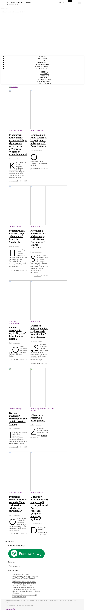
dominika (16, 181)
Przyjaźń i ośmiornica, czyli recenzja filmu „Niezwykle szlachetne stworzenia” (18, 503)
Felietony (42, 59)
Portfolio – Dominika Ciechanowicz (21, 606)
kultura (17, 323)
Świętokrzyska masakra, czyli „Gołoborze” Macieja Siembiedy (17, 236)
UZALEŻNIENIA (42, 68)
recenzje (42, 61)
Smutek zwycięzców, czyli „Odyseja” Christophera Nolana (17, 333)
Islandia (42, 57)
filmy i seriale (42, 65)
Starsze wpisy (9, 541)
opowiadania (41, 408)
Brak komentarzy (14, 159)
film (10, 130)
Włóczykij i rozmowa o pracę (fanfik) (37, 418)
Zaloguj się (14, 5)
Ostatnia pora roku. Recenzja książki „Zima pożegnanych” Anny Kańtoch (38, 140)
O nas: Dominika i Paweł (20, 3)
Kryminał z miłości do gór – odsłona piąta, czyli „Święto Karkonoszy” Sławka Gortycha (38, 239)
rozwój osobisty (42, 67)
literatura (42, 63)
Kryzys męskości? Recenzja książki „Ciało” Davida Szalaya (18, 419)
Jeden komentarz (14, 246)
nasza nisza (4, 8)
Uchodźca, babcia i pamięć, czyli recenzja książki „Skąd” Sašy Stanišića (39, 331)
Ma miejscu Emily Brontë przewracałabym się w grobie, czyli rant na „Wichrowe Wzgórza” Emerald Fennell (18, 144)
